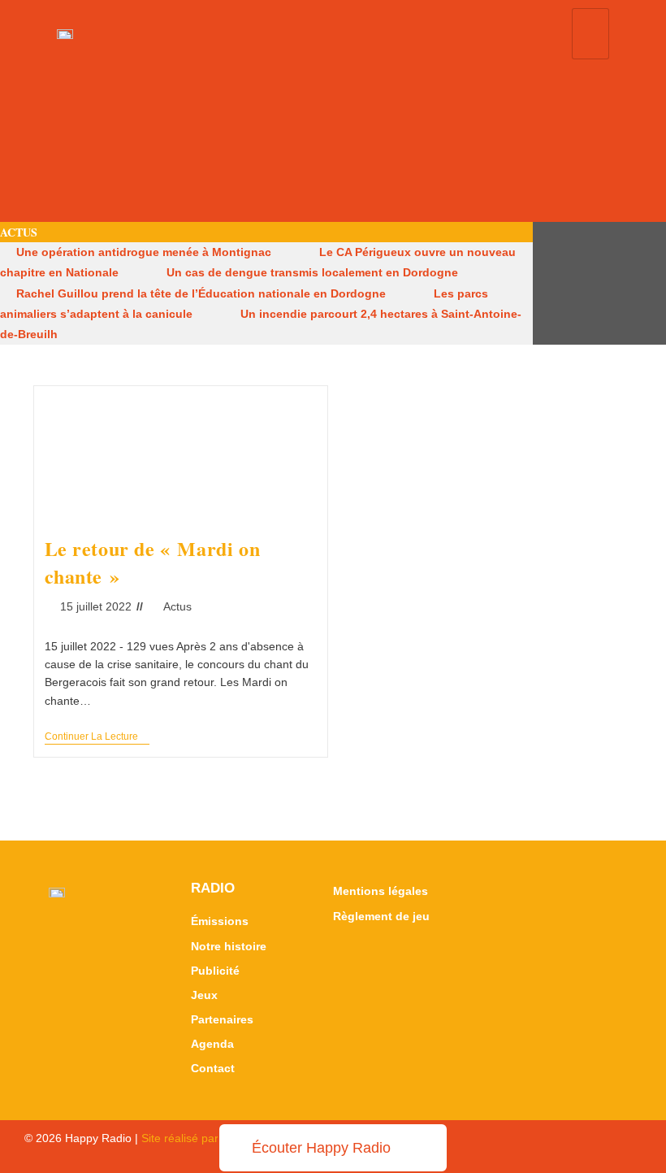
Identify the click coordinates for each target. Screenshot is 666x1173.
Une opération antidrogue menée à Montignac (143, 251)
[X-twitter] (555, 283)
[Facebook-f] (584, 283)
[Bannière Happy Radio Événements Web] (333, 143)
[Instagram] (614, 283)
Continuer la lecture (97, 736)
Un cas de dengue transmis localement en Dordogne (312, 272)
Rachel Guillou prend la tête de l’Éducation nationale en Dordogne (201, 293)
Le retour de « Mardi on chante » (153, 562)
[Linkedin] (643, 283)
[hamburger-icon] (590, 33)
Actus (177, 606)
